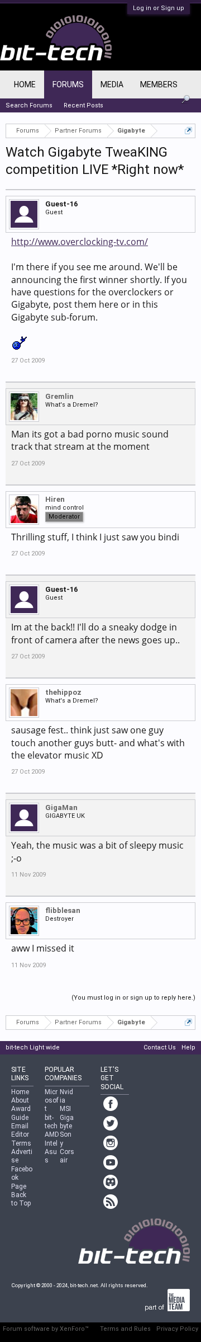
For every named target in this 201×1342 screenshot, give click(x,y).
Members (159, 84)
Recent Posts (83, 105)
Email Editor (20, 1130)
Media (111, 84)
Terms (21, 1143)
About (20, 1100)
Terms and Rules (125, 1328)
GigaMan (61, 807)
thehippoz (63, 692)
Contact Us (159, 1047)
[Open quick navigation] (188, 130)
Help (188, 1047)
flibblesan (62, 910)
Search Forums (29, 105)
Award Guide (21, 1113)
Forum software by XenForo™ (46, 1328)
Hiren (55, 499)
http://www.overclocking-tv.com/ (79, 242)
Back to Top (21, 1199)
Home (25, 84)
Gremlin (59, 396)
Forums (68, 84)
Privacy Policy (177, 1328)
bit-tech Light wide (33, 1047)
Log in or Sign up (158, 8)
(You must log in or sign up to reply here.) (133, 997)
